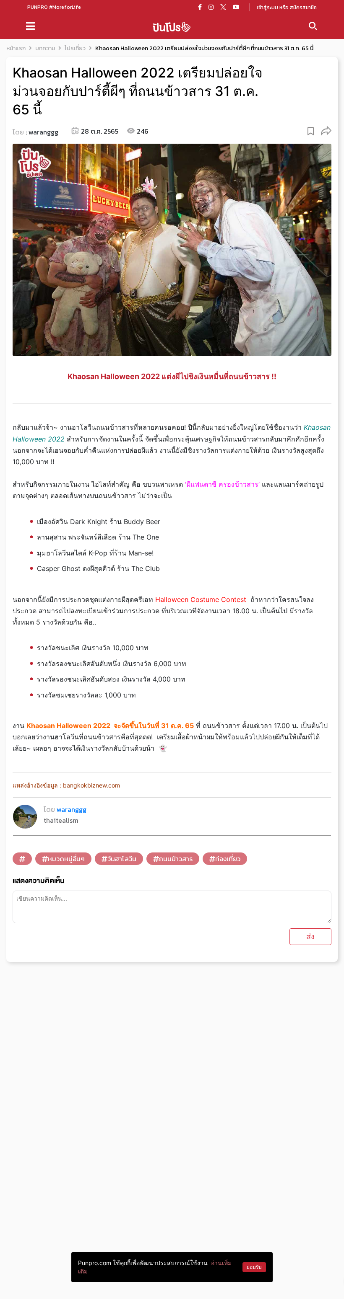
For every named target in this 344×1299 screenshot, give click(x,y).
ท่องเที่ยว (227, 859)
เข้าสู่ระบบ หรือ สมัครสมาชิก (287, 7)
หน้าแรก (16, 48)
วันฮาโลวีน (121, 859)
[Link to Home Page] (171, 26)
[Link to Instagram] (211, 7)
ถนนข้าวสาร (176, 859)
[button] (326, 130)
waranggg (43, 132)
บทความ (45, 48)
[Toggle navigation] (30, 26)
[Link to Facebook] (200, 7)
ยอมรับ (254, 1267)
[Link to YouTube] (236, 7)
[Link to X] (223, 7)
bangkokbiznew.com (92, 785)
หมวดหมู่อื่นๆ (66, 859)
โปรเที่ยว (75, 48)
